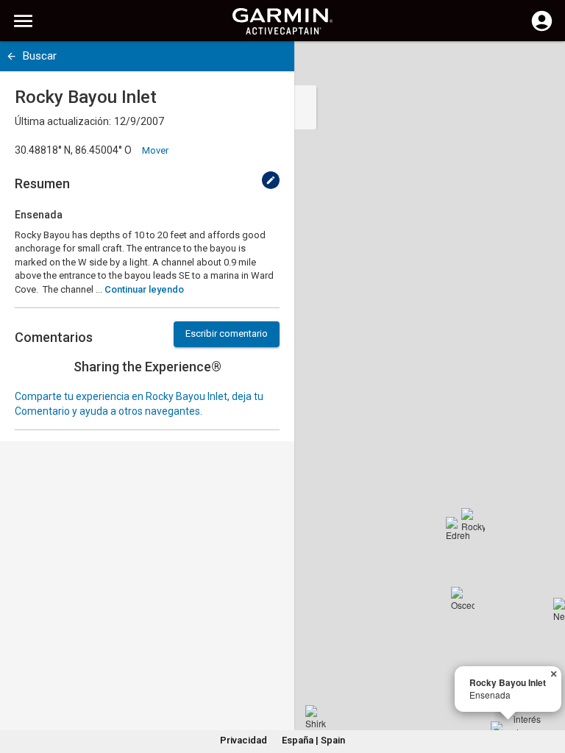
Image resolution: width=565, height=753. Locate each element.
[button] (547, 686)
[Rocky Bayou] (473, 520)
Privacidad (243, 740)
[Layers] (540, 66)
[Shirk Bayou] (317, 717)
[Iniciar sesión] (542, 29)
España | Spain (313, 740)
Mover (155, 150)
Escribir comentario (226, 333)
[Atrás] (11, 56)
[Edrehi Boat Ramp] (457, 528)
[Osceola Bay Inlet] (463, 598)
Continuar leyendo (144, 289)
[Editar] (271, 180)
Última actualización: (63, 121)
